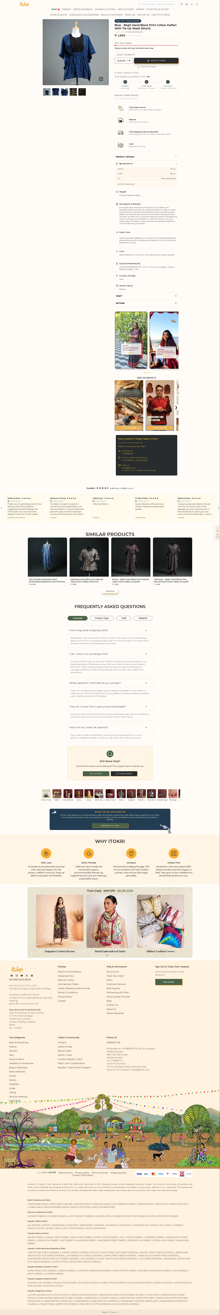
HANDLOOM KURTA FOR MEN (171, 1298)
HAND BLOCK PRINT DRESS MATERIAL (158, 1255)
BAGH (58, 1228)
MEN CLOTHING (126, 9)
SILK (65, 1228)
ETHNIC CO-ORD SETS (147, 1295)
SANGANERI (86, 1225)
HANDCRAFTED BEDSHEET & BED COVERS (59, 1298)
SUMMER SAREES (57, 1216)
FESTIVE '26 (143, 15)
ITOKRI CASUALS (131, 95)
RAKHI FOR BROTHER (103, 1207)
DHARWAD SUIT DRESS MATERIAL (85, 1255)
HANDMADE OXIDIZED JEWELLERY (139, 1301)
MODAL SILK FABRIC (164, 1240)
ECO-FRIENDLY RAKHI (124, 1204)
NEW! (54, 9)
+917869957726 (127, 454)
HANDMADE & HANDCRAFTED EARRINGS (97, 1301)
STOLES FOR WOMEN (65, 1283)
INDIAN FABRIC (36, 1237)
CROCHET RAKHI (83, 1204)
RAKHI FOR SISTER (80, 1207)
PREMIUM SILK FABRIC (139, 1240)
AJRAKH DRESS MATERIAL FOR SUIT (81, 1252)
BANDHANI (58, 1225)
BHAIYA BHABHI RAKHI (56, 1207)
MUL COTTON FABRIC (131, 1237)
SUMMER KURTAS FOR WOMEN (129, 1216)
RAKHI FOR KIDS (178, 1204)
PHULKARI (124, 1225)
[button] (197, 4)
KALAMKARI (34, 1225)
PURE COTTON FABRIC (106, 1237)
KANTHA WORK (36, 1228)
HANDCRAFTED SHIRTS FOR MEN (136, 1298)
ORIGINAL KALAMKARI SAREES (154, 1270)
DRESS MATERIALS (83, 9)
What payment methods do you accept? (95, 682)
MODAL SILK (157, 1225)
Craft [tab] (123, 618)
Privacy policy (82, 1173)
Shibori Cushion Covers (161, 951)
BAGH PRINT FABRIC (82, 1237)
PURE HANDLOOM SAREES (42, 1270)
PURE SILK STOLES (53, 1286)
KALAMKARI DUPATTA (139, 1283)
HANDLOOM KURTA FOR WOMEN (116, 1295)
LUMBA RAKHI (35, 1207)
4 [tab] (112, 955)
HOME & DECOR (58, 15)
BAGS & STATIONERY (112, 15)
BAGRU (50, 1228)
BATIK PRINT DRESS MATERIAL (121, 1255)
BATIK (168, 1225)
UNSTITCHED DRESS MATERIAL (44, 1252)
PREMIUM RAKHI (102, 1204)
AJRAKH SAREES (66, 1270)
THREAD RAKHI (146, 1204)
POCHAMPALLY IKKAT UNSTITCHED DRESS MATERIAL (109, 1258)
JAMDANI (99, 1225)
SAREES (140, 9)
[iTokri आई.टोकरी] (24, 4)
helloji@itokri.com (129, 468)
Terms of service (100, 1173)
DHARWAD (112, 1225)
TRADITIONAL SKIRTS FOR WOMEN (59, 1304)
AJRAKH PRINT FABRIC (57, 1237)
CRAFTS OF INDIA (160, 15)
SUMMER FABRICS (37, 1216)
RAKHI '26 (130, 15)
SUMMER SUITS (103, 1216)
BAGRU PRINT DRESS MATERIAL (157, 1252)
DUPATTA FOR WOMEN (40, 1283)
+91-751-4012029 (142, 460)
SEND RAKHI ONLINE (61, 1204)
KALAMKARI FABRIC (85, 1240)
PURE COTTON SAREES (124, 1270)
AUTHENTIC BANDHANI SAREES (94, 1270)
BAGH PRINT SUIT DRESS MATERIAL (120, 1252)
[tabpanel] (146, 340)
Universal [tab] (77, 618)
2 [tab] (109, 955)
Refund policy (66, 1173)
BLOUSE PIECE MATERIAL (126, 1304)
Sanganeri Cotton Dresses (60, 951)
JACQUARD (72, 1225)
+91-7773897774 (128, 460)
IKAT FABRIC (66, 1240)
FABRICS (66, 9)
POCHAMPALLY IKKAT (81, 1228)
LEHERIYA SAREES (53, 1274)
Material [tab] (143, 618)
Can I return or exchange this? (89, 653)
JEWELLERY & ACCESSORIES (84, 15)
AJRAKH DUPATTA (162, 1283)
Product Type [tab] (102, 618)
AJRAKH (46, 1225)
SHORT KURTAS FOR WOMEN (162, 1216)
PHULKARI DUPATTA (88, 1283)
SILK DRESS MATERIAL (151, 1258)
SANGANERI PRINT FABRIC (112, 1240)
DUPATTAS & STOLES (158, 9)
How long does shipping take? (89, 630)
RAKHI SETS (161, 1204)
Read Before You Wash (110, 826)
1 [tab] (107, 955)
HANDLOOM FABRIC (48, 1240)
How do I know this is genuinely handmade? (98, 706)
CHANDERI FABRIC (154, 1237)
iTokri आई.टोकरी (49, 1172)
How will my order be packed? (89, 727)
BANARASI (100, 1228)
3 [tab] (110, 955)
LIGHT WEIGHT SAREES (81, 1216)
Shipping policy (118, 1173)
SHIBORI (177, 1225)
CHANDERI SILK (140, 1225)
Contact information (82, 1175)
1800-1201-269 (114, 1054)
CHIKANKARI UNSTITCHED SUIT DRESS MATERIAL (53, 1258)
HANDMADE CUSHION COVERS (100, 1298)
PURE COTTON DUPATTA (114, 1283)
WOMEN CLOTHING (105, 9)
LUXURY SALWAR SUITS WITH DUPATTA (48, 1295)
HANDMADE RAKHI (38, 1204)
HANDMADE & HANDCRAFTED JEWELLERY (50, 1301)
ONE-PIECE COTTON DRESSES (95, 1304)
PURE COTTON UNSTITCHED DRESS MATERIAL (77, 1262)
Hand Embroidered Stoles (110, 951)
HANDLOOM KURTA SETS (83, 1295)
